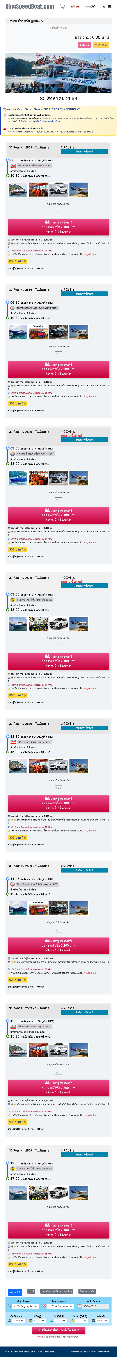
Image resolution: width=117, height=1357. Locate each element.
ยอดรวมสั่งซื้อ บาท (58, 227)
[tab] (15, 1292)
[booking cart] (62, 7)
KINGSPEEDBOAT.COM (30, 1351)
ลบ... (58, 211)
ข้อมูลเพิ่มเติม (90, 254)
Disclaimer (49, 1351)
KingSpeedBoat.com (29, 6)
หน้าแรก (75, 6)
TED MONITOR (104, 1351)
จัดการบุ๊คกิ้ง (90, 6)
